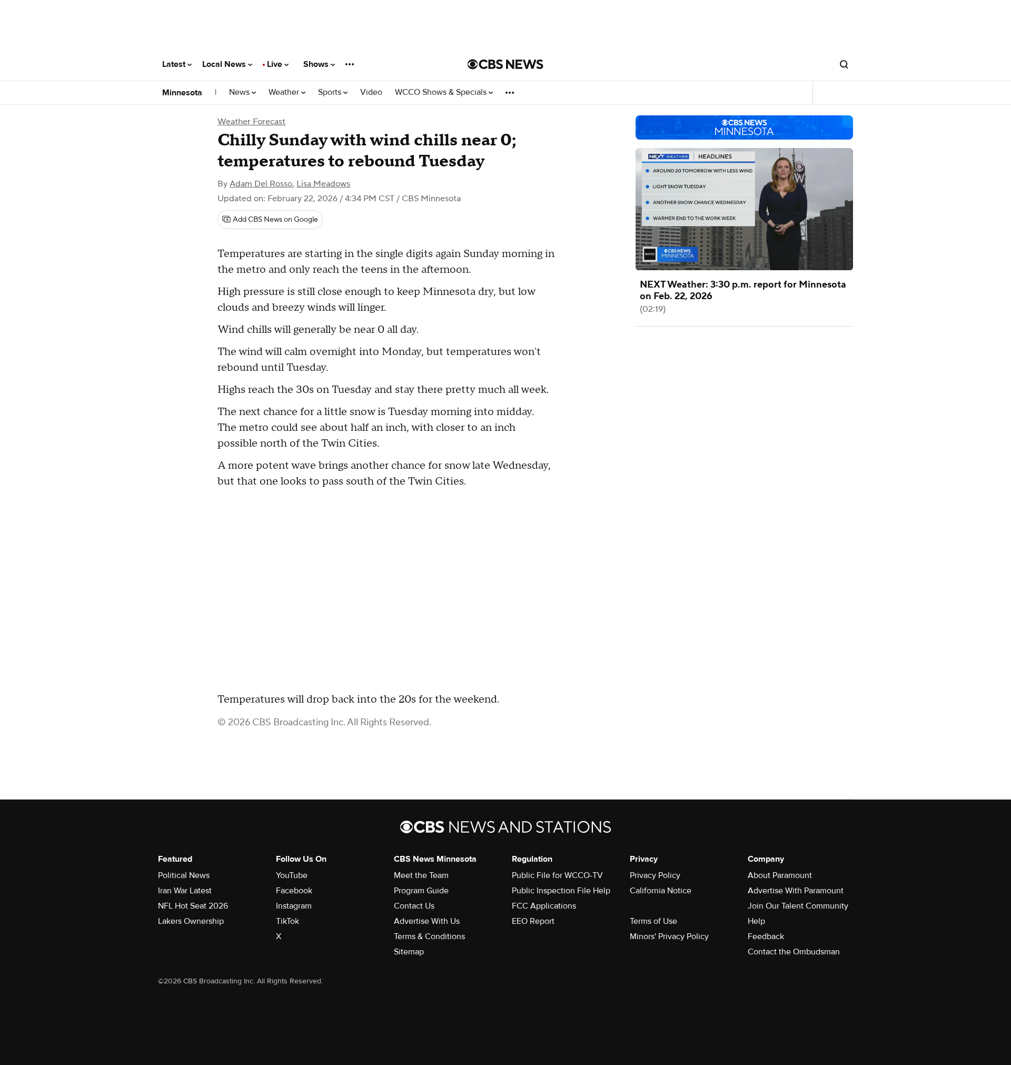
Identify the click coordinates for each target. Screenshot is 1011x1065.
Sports (330, 92)
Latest (174, 64)
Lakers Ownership (191, 921)
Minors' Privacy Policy (669, 936)
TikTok (287, 921)
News (240, 92)
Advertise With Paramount (796, 890)
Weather (285, 92)
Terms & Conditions (429, 936)
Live (275, 64)
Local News (225, 64)
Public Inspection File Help (561, 890)
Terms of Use (653, 921)
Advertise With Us (427, 921)
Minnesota (182, 92)
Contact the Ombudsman (794, 952)
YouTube (292, 875)
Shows (317, 64)
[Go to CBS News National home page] (505, 64)
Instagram (294, 906)
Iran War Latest (185, 890)
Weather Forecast (251, 121)
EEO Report (533, 921)
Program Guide (421, 890)
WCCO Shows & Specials (442, 92)
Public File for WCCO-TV (557, 875)
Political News (184, 875)
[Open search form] (844, 64)
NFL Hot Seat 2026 (193, 906)
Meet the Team (421, 875)
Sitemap (409, 952)
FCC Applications (544, 906)
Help (756, 921)
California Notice (660, 890)
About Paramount (780, 875)
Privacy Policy (655, 875)
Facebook (294, 890)
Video (371, 92)
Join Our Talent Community (798, 906)
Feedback (766, 936)
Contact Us (414, 906)
